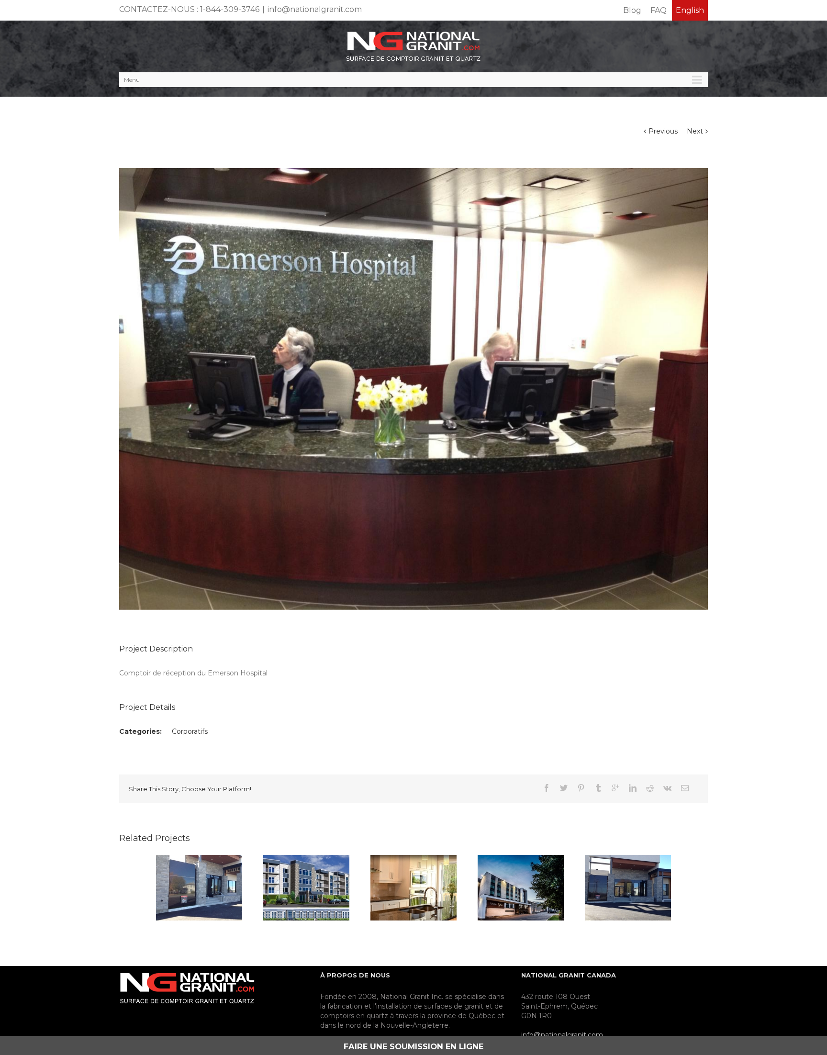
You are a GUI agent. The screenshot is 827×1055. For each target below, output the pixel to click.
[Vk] (667, 788)
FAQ (658, 10)
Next (695, 131)
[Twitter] (564, 788)
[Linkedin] (633, 788)
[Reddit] (650, 788)
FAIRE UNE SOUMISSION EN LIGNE (413, 1046)
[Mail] (685, 788)
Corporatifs (190, 731)
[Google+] (615, 788)
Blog (632, 10)
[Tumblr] (598, 788)
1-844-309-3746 (229, 9)
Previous (663, 131)
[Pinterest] (581, 788)
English (690, 10)
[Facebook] (546, 788)
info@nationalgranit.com (315, 9)
